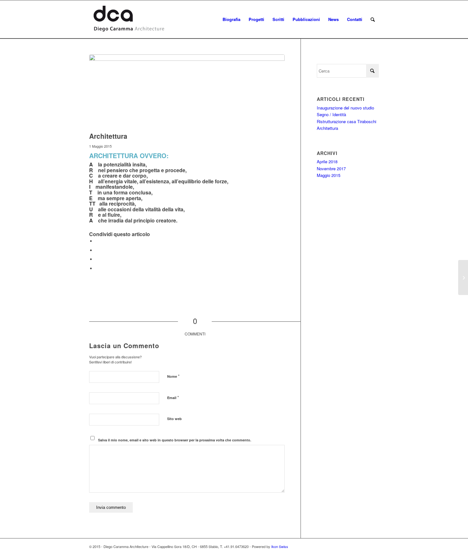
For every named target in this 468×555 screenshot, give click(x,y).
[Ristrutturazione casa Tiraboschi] (463, 277)
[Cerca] (372, 19)
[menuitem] (231, 19)
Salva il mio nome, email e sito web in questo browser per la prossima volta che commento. (174, 440)
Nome (173, 376)
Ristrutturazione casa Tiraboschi (346, 121)
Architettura (327, 128)
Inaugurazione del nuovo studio (345, 108)
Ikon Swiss (279, 546)
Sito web (174, 418)
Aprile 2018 (327, 161)
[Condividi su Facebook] (97, 241)
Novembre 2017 (331, 168)
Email (173, 397)
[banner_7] (187, 91)
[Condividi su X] (97, 250)
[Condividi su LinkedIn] (97, 259)
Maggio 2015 (328, 175)
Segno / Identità (331, 114)
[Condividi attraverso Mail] (97, 268)
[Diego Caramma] (129, 19)
